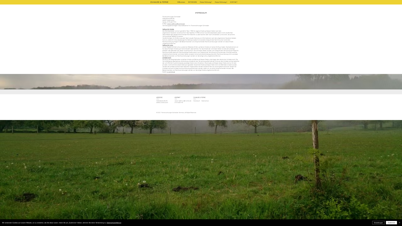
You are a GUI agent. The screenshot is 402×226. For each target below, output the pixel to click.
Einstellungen (378, 223)
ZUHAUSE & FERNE (159, 2)
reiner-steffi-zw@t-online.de (176, 24)
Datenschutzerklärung (114, 223)
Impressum (196, 101)
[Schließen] (399, 222)
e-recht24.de (171, 72)
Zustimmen (391, 223)
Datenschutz (205, 101)
